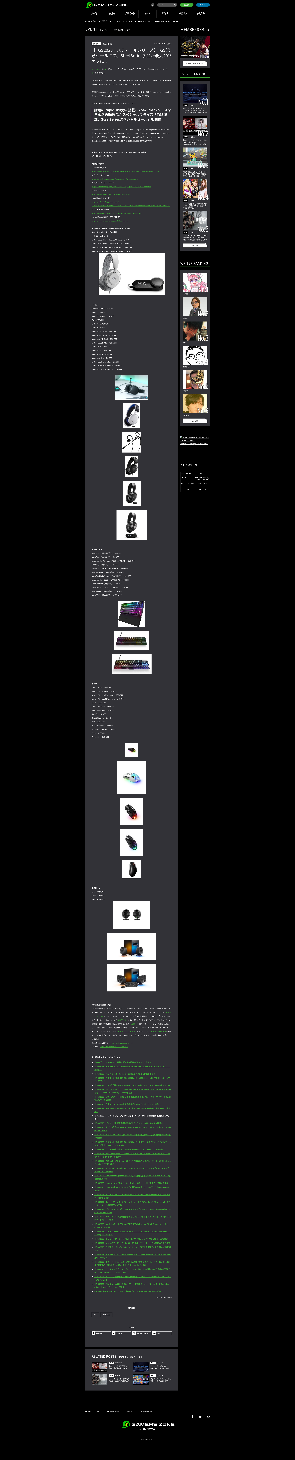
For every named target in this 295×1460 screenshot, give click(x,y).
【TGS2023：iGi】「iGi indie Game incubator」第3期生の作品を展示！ (124, 1073)
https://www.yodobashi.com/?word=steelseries (111, 194)
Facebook (99, 1333)
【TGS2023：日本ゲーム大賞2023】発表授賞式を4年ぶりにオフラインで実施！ (127, 1104)
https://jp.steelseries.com (122, 1043)
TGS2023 (106, 1315)
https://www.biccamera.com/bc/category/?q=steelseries (115, 179)
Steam (202, 474)
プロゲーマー (123, 1020)
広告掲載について (148, 1412)
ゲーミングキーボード (157, 1031)
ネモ (188, 490)
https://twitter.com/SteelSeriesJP (114, 1046)
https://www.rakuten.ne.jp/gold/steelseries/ (110, 221)
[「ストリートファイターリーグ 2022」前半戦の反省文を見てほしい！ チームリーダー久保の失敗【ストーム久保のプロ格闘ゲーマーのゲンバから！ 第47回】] (195, 47)
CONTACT (131, 1412)
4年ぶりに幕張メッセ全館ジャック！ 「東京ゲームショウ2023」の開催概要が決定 (128, 1291)
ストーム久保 (202, 490)
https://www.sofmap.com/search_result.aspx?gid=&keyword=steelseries (121, 186)
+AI (95, 1315)
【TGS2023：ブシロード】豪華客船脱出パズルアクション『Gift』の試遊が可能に (128, 1123)
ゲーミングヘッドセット (125, 1031)
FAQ (99, 1412)
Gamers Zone (91, 21)
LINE (158, 1333)
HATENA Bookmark (143, 1333)
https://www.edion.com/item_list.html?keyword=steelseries (117, 213)
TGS (106, 69)
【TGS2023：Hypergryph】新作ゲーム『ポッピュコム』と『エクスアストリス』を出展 (131, 1183)
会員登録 (186, 5)
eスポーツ (135, 1024)
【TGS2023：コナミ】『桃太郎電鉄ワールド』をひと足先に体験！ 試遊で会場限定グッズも (132, 1085)
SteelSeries (96, 69)
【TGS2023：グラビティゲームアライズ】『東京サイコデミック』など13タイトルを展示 (131, 1238)
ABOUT (88, 1412)
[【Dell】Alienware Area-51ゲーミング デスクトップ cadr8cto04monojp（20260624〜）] (195, 447)
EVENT (105, 21)
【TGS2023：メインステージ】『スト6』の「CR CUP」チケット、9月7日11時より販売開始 (132, 1243)
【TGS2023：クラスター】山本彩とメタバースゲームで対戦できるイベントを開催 (128, 1149)
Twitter (119, 1333)
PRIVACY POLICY (114, 1412)
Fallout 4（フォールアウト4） (187, 485)
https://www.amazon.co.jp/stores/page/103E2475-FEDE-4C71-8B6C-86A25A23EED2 (125, 171)
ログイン (203, 5)
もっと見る (195, 245)
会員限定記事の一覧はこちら (195, 63)
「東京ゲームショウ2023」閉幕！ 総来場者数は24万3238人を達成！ (122, 1062)
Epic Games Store (187, 478)
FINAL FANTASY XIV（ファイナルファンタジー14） (202, 479)
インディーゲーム (202, 484)
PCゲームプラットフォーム (188, 474)
